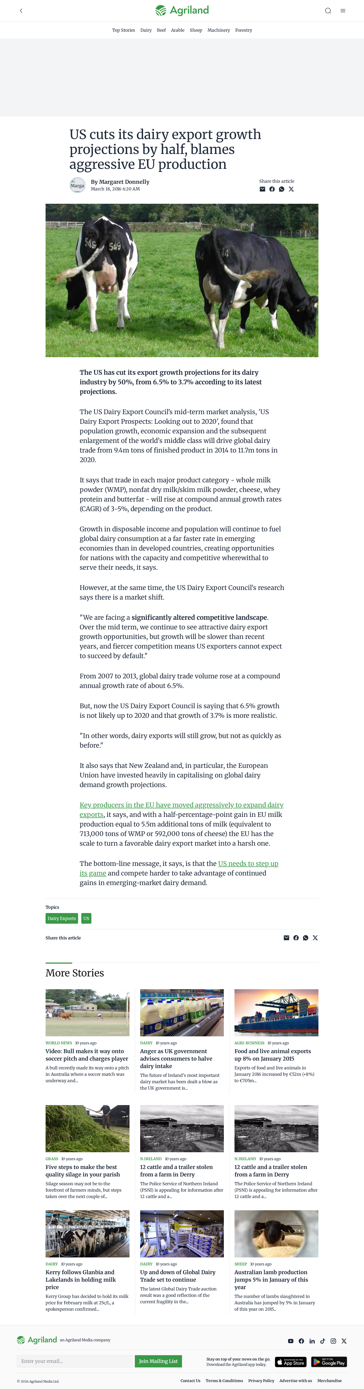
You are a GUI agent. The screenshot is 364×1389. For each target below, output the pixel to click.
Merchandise (329, 1380)
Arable (177, 30)
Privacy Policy (261, 1380)
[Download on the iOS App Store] (291, 1362)
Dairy (146, 30)
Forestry (243, 30)
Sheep (196, 30)
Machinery (219, 30)
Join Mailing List (158, 1361)
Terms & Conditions (224, 1380)
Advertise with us (296, 1380)
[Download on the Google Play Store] (329, 1362)
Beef (161, 30)
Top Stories (123, 30)
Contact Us (190, 1380)
